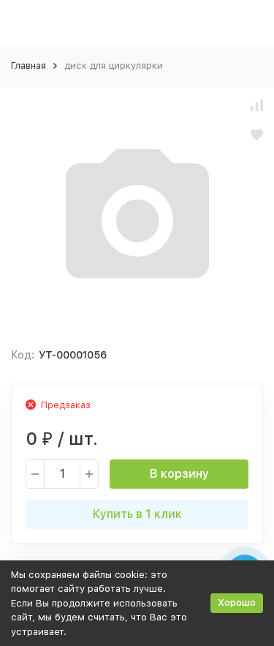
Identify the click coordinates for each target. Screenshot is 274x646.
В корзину (179, 474)
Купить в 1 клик (137, 514)
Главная (28, 65)
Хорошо (237, 602)
